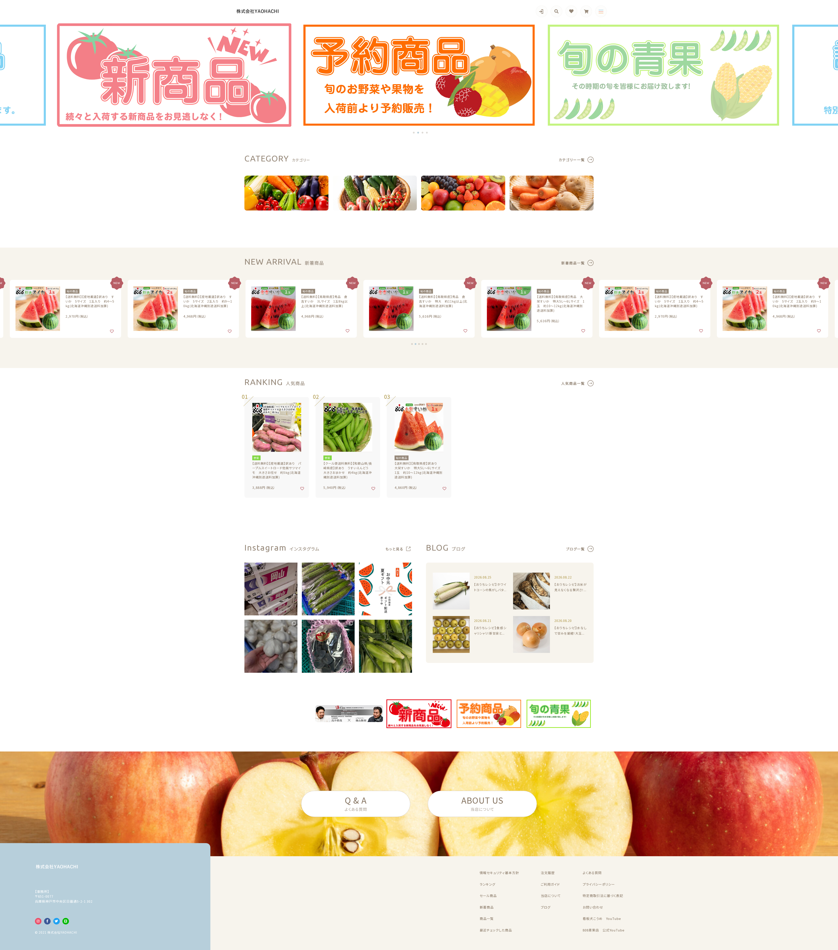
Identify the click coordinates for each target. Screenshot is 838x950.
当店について (551, 895)
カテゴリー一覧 (572, 159)
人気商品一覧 (573, 383)
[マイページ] (541, 11)
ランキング (487, 884)
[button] (414, 133)
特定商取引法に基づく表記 (603, 895)
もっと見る (394, 548)
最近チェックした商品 (496, 930)
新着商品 (487, 907)
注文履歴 (548, 872)
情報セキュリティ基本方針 (499, 872)
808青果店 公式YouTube (604, 930)
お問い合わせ (593, 907)
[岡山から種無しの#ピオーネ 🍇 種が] (328, 646)
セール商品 (488, 895)
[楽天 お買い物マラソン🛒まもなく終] (385, 589)
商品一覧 (487, 918)
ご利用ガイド (550, 884)
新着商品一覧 (573, 262)
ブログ (546, 907)
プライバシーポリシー (599, 884)
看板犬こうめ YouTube (602, 918)
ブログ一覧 (575, 548)
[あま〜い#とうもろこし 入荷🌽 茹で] (385, 646)
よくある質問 (592, 872)
